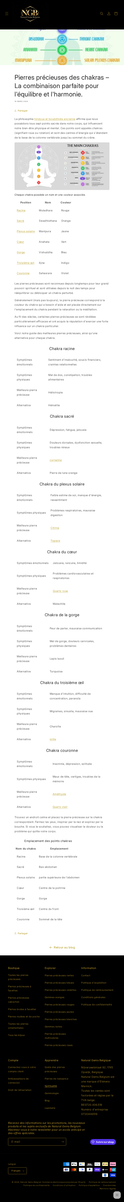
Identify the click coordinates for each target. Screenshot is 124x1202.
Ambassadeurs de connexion (18, 1080)
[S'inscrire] (62, 1142)
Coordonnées (109, 1185)
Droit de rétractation (19, 1090)
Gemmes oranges (54, 997)
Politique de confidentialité (96, 1004)
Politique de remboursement (97, 990)
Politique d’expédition (89, 1185)
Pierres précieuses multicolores (55, 1035)
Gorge (21, 252)
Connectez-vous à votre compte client (22, 1069)
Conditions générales (93, 997)
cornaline (56, 460)
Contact (85, 975)
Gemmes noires (53, 1026)
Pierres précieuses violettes (60, 990)
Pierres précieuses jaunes (59, 1011)
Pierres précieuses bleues (59, 982)
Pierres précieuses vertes (59, 975)
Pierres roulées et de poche (24, 1016)
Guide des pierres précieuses (55, 1069)
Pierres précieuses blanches (61, 1019)
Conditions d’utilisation (64, 1185)
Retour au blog (64, 947)
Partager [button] (23, 110)
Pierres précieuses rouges (59, 1004)
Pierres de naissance (56, 1078)
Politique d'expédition (93, 982)
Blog (47, 1100)
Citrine (55, 527)
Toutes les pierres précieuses (18, 977)
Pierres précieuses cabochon (18, 999)
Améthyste (59, 794)
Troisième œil (25, 262)
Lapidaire (50, 1108)
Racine (21, 210)
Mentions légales (108, 1188)
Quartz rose (60, 591)
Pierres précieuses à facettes (19, 988)
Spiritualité (51, 1086)
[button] (6, 13)
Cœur (20, 241)
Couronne (23, 273)
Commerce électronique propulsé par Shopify (64, 1182)
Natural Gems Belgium (30, 1182)
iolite (53, 739)
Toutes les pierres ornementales (18, 1025)
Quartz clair (60, 806)
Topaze (55, 540)
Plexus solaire (26, 231)
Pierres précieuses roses (59, 1045)
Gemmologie (52, 1093)
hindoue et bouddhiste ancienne (54, 119)
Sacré (20, 220)
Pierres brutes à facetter (22, 1009)
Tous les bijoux (16, 1035)
